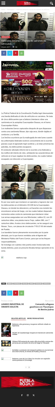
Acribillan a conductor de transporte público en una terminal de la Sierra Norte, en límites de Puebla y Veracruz (32, 350)
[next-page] (29, 367)
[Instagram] (28, 395)
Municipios (10, 9)
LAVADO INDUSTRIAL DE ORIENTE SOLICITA (12, 305)
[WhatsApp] (21, 53)
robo (31, 283)
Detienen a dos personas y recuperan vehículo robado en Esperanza (31, 325)
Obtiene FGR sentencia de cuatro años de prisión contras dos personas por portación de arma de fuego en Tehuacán (32, 342)
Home (3, 9)
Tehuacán (38, 283)
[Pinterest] (15, 53)
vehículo (47, 283)
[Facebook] (3, 53)
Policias (25, 283)
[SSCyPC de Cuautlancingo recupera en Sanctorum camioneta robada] (6, 334)
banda (10, 283)
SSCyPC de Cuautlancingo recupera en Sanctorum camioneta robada (32, 333)
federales (17, 283)
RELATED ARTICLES (18, 318)
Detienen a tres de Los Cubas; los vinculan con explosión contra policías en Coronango (31, 359)
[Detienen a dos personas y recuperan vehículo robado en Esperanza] (6, 329)
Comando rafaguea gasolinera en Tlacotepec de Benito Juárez (42, 307)
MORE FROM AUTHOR (35, 318)
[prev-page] (26, 367)
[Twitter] (9, 53)
